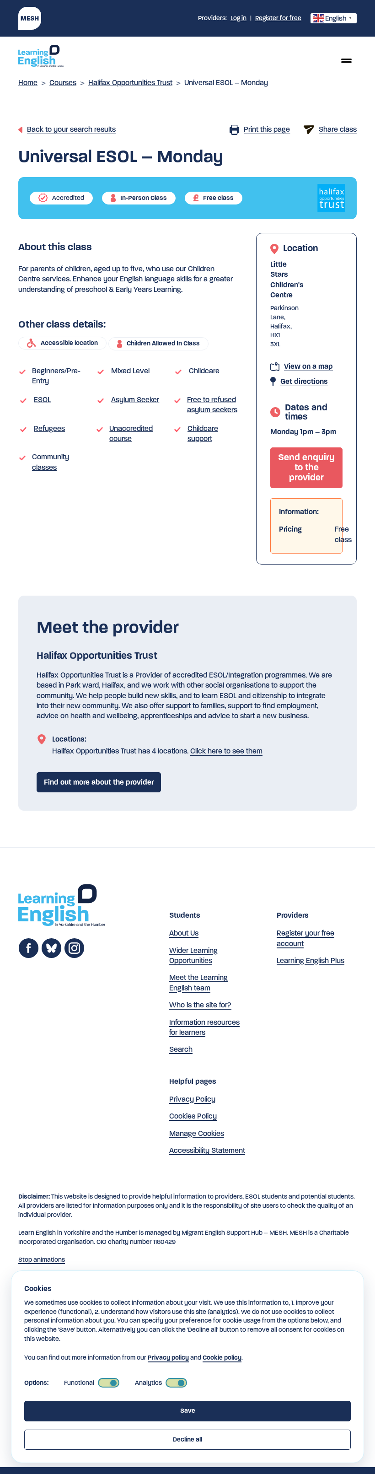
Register (278, 18)
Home (28, 82)
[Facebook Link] (28, 956)
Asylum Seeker (135, 399)
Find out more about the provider (99, 782)
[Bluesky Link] (51, 956)
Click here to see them (226, 751)
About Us (183, 933)
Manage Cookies (196, 1133)
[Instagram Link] (74, 956)
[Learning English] (41, 57)
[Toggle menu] (346, 60)
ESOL (42, 399)
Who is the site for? (200, 1005)
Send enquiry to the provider (306, 468)
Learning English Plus (310, 960)
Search (181, 1049)
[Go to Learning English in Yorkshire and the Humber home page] (61, 906)
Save (187, 1411)
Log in (238, 18)
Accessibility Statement (207, 1150)
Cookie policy (222, 1357)
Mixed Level (130, 370)
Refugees (49, 428)
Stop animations (41, 1260)
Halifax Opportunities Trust (130, 82)
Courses (62, 82)
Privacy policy (168, 1357)
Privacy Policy (192, 1099)
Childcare (204, 370)
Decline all (187, 1439)
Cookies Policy (193, 1116)
